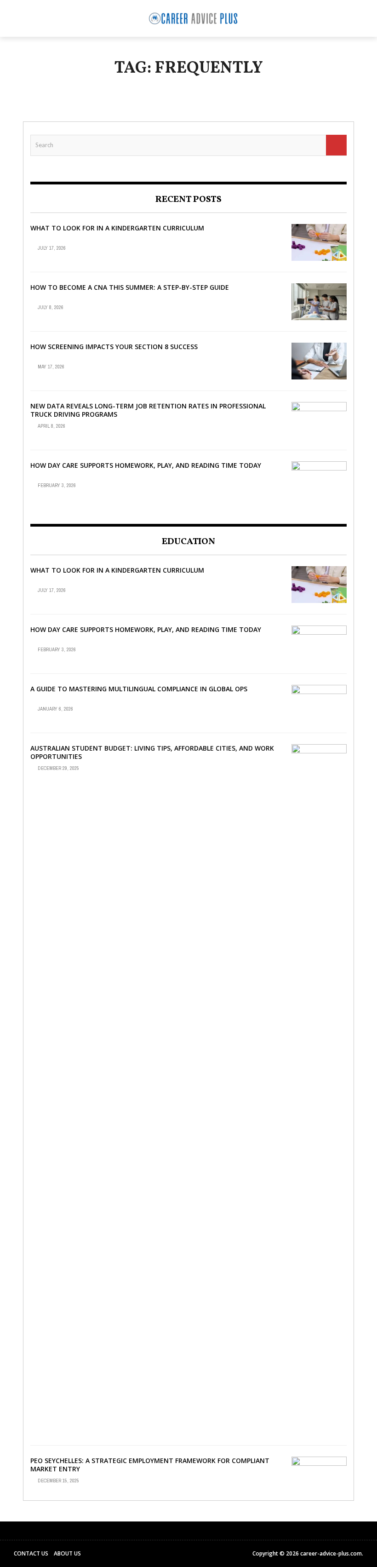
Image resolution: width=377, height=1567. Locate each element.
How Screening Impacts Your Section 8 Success (114, 346)
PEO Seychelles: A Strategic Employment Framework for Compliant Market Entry (149, 1464)
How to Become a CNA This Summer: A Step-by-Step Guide (129, 287)
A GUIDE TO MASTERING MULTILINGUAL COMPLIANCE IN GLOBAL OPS (138, 688)
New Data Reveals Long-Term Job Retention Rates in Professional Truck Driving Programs (148, 410)
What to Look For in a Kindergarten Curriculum (117, 228)
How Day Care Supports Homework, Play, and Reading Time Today (145, 465)
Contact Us (31, 1553)
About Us (67, 1553)
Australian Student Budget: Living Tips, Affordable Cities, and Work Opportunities (152, 752)
